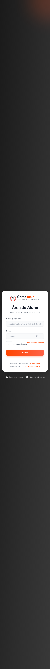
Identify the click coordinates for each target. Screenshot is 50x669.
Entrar (25, 353)
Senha (9, 331)
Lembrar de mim (20, 344)
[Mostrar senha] (39, 336)
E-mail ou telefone (13, 319)
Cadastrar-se (34, 363)
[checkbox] (9, 344)
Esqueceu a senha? (35, 342)
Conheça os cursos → (32, 366)
